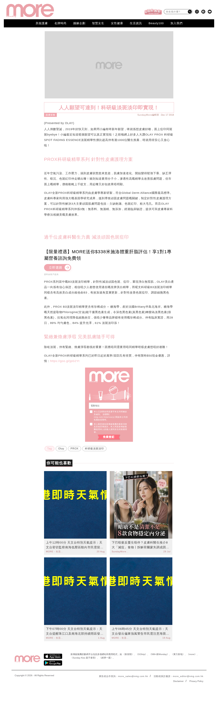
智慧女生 (98, 23)
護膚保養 (50, 115)
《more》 (192, 654)
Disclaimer (178, 681)
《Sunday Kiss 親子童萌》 (84, 657)
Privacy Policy (196, 681)
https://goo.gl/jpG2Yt (64, 361)
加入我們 (176, 23)
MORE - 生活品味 (55, 551)
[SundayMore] (30, 10)
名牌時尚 (60, 23)
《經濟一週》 (106, 657)
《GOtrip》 (141, 654)
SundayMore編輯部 (148, 115)
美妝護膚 (42, 23)
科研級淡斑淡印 (94, 448)
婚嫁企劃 (79, 23)
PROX (75, 448)
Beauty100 (156, 23)
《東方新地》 (178, 654)
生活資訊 (136, 23)
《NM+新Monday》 (159, 654)
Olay (61, 448)
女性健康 (117, 23)
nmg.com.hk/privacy (104, 417)
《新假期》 (128, 654)
